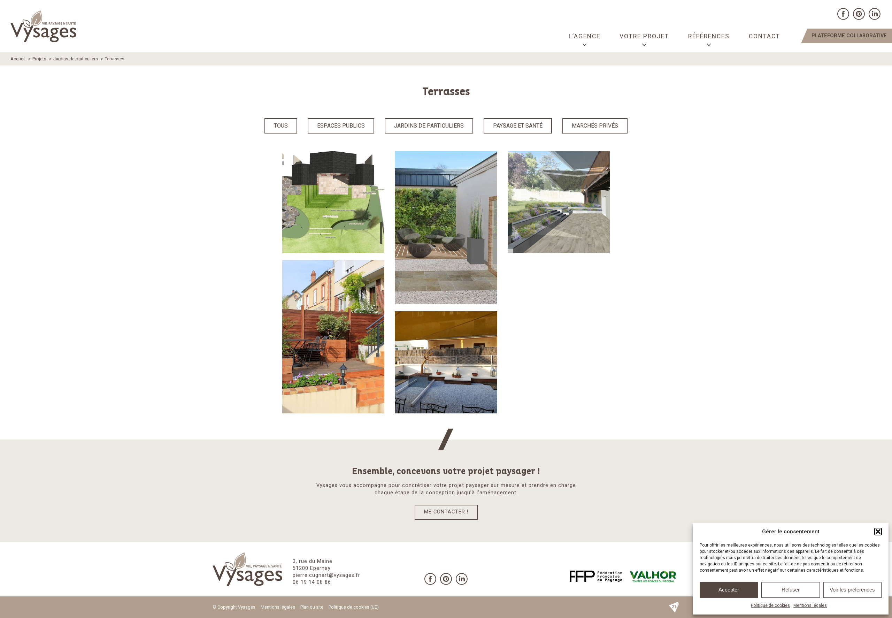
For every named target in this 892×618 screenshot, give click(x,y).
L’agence (584, 36)
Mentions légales (810, 605)
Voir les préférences (852, 590)
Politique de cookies (770, 605)
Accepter (728, 590)
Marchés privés (595, 125)
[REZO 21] (673, 607)
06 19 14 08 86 (312, 582)
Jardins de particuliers (429, 125)
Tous (281, 125)
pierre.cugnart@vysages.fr (326, 575)
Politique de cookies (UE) (354, 607)
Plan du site (311, 607)
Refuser (791, 590)
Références (709, 36)
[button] (878, 531)
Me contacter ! (446, 512)
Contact (764, 36)
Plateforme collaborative (849, 36)
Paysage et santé (518, 125)
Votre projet (644, 36)
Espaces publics (341, 125)
